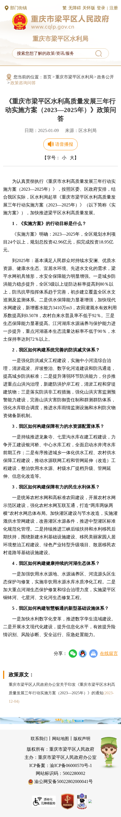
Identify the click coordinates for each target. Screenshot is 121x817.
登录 (101, 8)
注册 (113, 8)
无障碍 (74, 8)
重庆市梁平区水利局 (74, 77)
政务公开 (105, 77)
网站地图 (60, 738)
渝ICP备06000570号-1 (71, 765)
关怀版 (88, 8)
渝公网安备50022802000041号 (63, 781)
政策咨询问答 (23, 83)
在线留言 (109, 653)
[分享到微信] (73, 653)
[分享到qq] (83, 653)
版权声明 (81, 738)
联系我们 (39, 738)
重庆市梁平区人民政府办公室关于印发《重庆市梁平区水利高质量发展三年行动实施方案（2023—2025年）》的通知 (62, 693)
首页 (47, 77)
